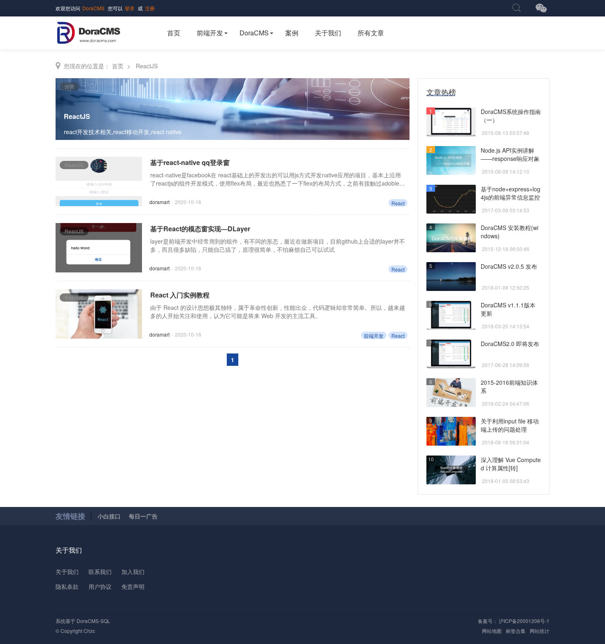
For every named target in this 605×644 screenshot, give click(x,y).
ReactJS (147, 66)
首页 (173, 32)
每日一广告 (143, 516)
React (398, 203)
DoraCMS (93, 8)
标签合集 (516, 630)
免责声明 (132, 586)
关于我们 (328, 32)
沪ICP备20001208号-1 (523, 620)
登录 (130, 8)
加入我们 (132, 571)
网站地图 (492, 630)
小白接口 (109, 516)
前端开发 (210, 32)
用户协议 (100, 586)
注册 (150, 8)
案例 (291, 32)
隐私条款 (67, 586)
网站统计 (539, 630)
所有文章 (371, 32)
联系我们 (100, 571)
